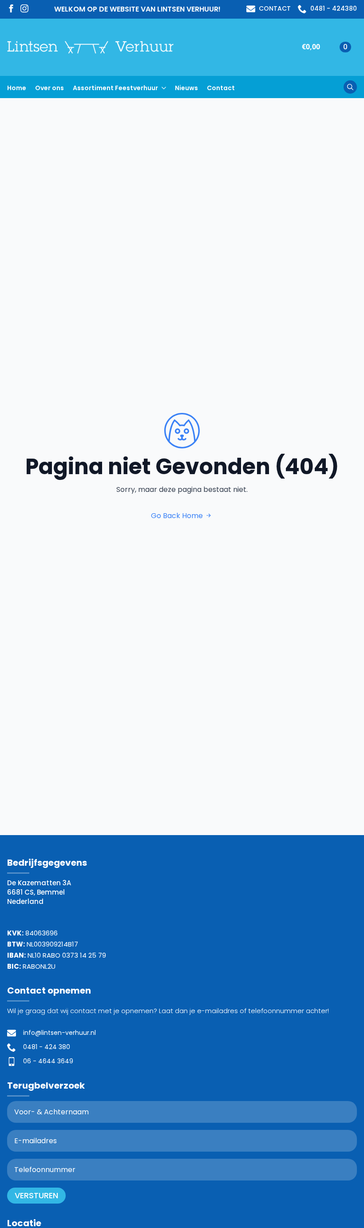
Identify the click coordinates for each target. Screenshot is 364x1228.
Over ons (49, 87)
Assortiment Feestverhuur (115, 87)
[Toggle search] (350, 87)
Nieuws (186, 87)
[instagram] (24, 8)
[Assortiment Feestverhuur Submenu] (166, 86)
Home (16, 87)
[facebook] (11, 8)
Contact (221, 87)
